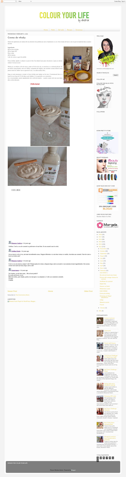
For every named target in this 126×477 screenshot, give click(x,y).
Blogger (73, 470)
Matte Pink (103, 284)
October (102, 251)
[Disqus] (50, 215)
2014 (100, 244)
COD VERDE (103, 291)
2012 (100, 246)
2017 (100, 237)
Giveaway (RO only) (110, 396)
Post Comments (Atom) (22, 295)
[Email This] (12, 190)
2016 (100, 239)
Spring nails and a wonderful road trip (109, 384)
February (103, 270)
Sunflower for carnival (106, 281)
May (101, 263)
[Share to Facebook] (18, 190)
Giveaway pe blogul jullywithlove (105, 296)
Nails (53, 30)
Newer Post (12, 291)
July (101, 258)
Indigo (101, 300)
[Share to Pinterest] (19, 190)
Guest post (107, 330)
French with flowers (110, 343)
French (102, 304)
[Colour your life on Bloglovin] (104, 107)
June (101, 261)
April (101, 265)
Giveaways (79, 30)
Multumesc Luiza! (105, 288)
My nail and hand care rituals (108, 275)
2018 (100, 234)
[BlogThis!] (14, 190)
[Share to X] (16, 190)
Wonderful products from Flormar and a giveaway (110, 438)
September (103, 253)
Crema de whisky (105, 293)
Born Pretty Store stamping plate (109, 423)
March (102, 268)
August (102, 256)
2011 (100, 311)
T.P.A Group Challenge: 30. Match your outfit (111, 356)
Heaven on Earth (105, 286)
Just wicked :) (104, 272)
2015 (100, 241)
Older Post (88, 291)
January (102, 307)
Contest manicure (109, 318)
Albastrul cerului (104, 302)
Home (46, 30)
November (103, 248)
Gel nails (61, 30)
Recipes (69, 30)
